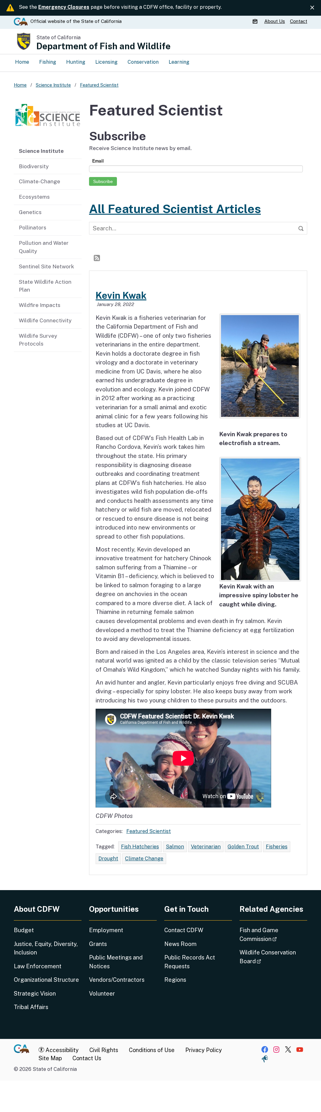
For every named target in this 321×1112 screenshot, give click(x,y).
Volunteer (102, 993)
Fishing (47, 62)
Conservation (143, 62)
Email (98, 161)
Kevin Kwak (121, 295)
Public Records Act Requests (189, 961)
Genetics (30, 212)
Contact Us (86, 1058)
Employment (106, 930)
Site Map (50, 1058)
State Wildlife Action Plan (45, 286)
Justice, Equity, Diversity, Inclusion (46, 948)
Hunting (75, 62)
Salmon (175, 847)
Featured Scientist (148, 831)
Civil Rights (103, 1050)
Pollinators (32, 227)
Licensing (106, 62)
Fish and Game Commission (273, 934)
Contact (298, 21)
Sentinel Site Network (46, 266)
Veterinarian (206, 847)
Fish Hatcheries (140, 847)
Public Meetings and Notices (116, 961)
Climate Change (144, 859)
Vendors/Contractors (117, 979)
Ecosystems (34, 197)
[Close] (312, 7)
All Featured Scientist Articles (175, 209)
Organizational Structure (46, 979)
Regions (175, 979)
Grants (98, 944)
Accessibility (61, 1050)
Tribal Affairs (31, 1007)
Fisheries (276, 847)
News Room (180, 944)
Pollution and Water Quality (44, 247)
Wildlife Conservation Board (267, 956)
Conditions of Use (152, 1050)
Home (22, 62)
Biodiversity (34, 166)
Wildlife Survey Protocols (38, 340)
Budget (24, 930)
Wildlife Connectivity (45, 320)
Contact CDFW (183, 930)
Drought (108, 859)
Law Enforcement (37, 966)
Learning (179, 62)
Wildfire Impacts (40, 305)
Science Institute (41, 151)
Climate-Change (39, 181)
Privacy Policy (203, 1050)
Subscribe (103, 181)
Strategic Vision (35, 993)
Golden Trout (243, 847)
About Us (274, 21)
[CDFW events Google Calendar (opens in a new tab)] (255, 21)
